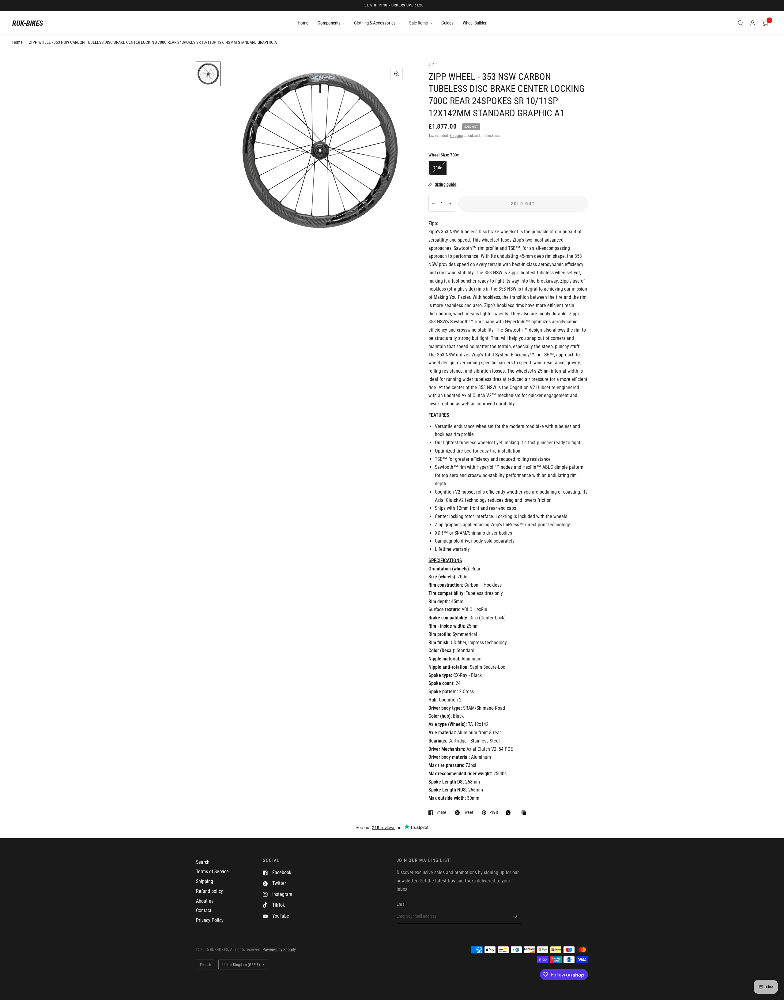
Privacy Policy (210, 920)
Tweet (468, 812)
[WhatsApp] (510, 812)
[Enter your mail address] (515, 916)
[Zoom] (396, 74)
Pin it (493, 812)
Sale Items (418, 23)
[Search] (741, 23)
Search (202, 862)
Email (401, 904)
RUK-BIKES (27, 23)
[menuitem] (303, 23)
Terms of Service (212, 871)
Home (303, 23)
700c (437, 167)
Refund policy (209, 891)
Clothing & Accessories (375, 23)
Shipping (456, 135)
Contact (203, 910)
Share (441, 812)
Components (329, 23)
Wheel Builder (475, 23)
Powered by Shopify (279, 949)
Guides (447, 23)
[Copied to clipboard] (525, 813)
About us (204, 901)
